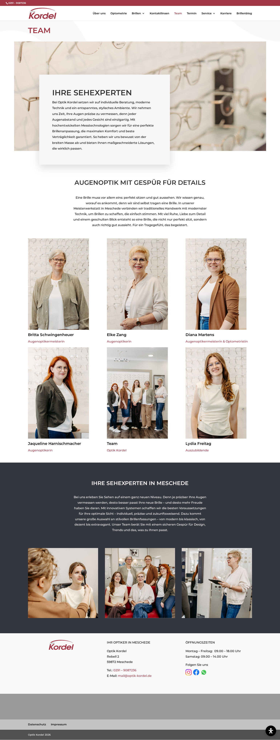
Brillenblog (244, 13)
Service (207, 13)
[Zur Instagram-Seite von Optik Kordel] (189, 674)
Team (178, 13)
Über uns (99, 13)
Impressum (59, 724)
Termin (192, 13)
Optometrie (118, 13)
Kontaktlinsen (159, 13)
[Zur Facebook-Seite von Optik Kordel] (196, 674)
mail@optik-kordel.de (135, 676)
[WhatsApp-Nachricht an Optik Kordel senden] (204, 674)
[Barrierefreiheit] (271, 731)
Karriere (226, 13)
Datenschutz (37, 724)
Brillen (136, 13)
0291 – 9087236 (124, 670)
